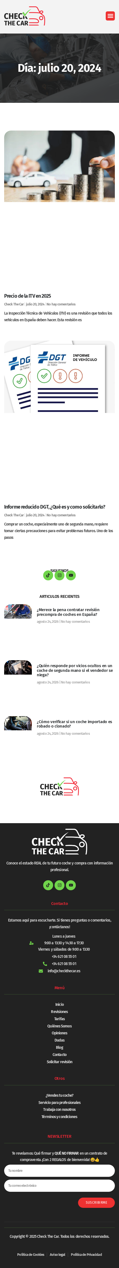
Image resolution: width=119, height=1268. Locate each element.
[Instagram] (59, 575)
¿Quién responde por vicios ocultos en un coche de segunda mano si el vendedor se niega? (75, 670)
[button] (110, 16)
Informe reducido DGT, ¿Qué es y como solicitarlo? (54, 507)
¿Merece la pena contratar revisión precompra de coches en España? (68, 612)
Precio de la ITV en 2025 (27, 296)
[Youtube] (71, 575)
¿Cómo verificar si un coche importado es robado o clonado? (74, 724)
